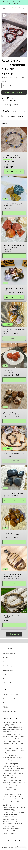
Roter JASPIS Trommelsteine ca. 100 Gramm (12, 371)
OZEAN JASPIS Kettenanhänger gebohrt (14, 330)
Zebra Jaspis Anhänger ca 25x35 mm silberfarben (12, 575)
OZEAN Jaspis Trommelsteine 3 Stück (13, 289)
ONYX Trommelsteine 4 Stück (13, 493)
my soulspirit (11, 847)
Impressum (7, 682)
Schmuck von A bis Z (10, 703)
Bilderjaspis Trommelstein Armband (12, 616)
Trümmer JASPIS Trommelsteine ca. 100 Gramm (13, 534)
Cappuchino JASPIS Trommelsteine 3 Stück (11, 413)
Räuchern (6, 707)
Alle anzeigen (14, 634)
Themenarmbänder (9, 711)
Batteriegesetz (8, 666)
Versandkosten (8, 670)
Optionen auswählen (14, 171)
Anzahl (3, 81)
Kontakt (5, 658)
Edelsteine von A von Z (11, 694)
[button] (4, 8)
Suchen (5, 662)
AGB (4, 678)
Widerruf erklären (9, 653)
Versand (11, 77)
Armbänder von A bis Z (11, 699)
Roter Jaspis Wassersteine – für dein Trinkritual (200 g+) (14, 246)
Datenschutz (7, 674)
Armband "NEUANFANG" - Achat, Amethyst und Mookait (13, 156)
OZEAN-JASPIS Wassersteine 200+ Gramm (13, 205)
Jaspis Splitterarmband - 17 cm (13, 454)
